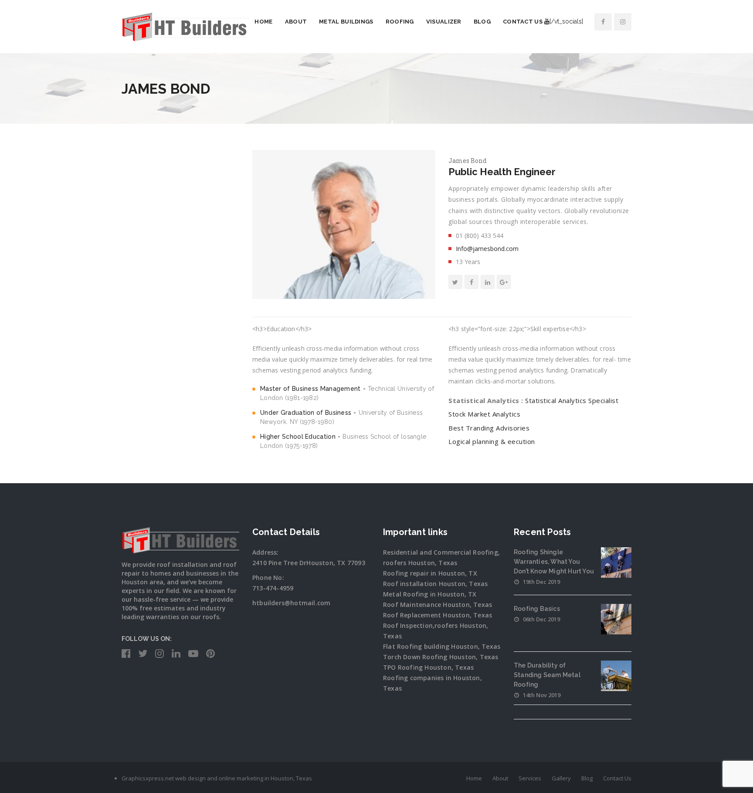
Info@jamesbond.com (487, 248)
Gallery (561, 778)
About (296, 21)
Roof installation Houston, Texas (435, 584)
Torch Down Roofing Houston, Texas (441, 657)
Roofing (400, 21)
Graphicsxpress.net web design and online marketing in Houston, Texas (217, 778)
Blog (482, 21)
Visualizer (443, 21)
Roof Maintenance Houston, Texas (437, 604)
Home (263, 21)
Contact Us (523, 21)
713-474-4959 (272, 588)
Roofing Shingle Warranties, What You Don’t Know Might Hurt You (554, 562)
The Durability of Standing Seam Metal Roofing (547, 675)
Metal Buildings (346, 21)
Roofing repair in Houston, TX (430, 573)
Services (530, 778)
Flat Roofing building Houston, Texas (441, 646)
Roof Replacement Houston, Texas (437, 615)
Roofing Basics (537, 608)
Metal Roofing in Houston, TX (430, 594)
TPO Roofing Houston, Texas (428, 667)
